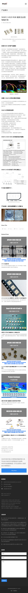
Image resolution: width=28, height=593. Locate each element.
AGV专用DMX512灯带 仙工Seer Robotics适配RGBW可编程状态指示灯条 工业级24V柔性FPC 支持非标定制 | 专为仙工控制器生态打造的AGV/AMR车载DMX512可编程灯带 (14, 524)
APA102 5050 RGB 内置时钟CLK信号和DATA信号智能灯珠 (13, 298)
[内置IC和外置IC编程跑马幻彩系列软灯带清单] (14, 386)
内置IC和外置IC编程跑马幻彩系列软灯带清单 (11, 401)
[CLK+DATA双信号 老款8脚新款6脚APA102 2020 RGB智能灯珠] (14, 352)
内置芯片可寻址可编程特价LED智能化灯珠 (10, 332)
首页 (11, 590)
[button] (4, 229)
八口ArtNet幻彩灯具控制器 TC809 (10, 537)
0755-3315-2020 (7, 484)
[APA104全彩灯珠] (14, 249)
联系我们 (15, 590)
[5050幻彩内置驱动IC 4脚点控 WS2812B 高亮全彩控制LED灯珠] (14, 420)
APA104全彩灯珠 (5, 263)
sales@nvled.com (7, 488)
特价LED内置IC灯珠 (7, 22)
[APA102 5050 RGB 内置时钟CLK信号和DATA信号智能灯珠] (14, 283)
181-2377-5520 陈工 (8, 486)
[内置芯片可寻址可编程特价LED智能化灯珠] (14, 318)
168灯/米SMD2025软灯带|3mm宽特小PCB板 (12, 544)
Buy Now (14, 470)
